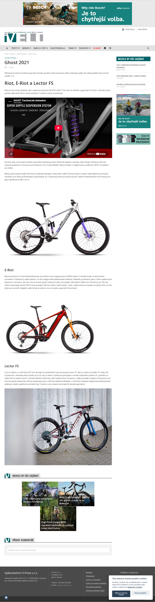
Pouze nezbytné (140, 593)
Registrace (130, 29)
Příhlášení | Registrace (129, 572)
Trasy (71, 48)
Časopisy (84, 48)
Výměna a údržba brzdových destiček (130, 84)
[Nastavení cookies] (6, 597)
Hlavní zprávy (21, 54)
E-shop (97, 48)
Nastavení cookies (135, 587)
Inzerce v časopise (93, 579)
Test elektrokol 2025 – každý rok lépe (131, 76)
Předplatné (90, 576)
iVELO (24, 37)
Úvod (6, 54)
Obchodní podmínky (93, 587)
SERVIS (25, 48)
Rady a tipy (39, 48)
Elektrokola (57, 48)
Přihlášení (142, 29)
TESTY (14, 48)
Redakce (89, 572)
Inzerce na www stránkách (96, 583)
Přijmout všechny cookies (121, 594)
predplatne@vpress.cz (65, 585)
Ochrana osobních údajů (95, 590)
